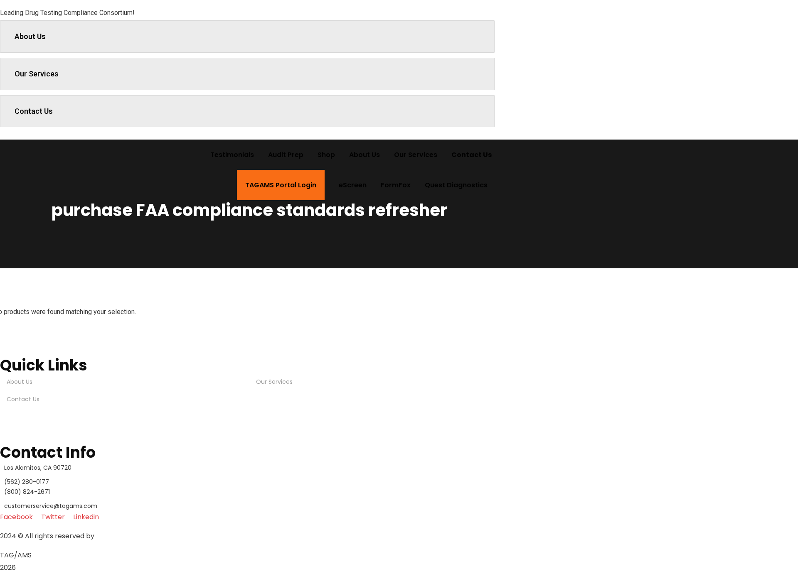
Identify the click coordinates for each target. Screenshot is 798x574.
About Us (30, 36)
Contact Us (34, 111)
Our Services (37, 73)
